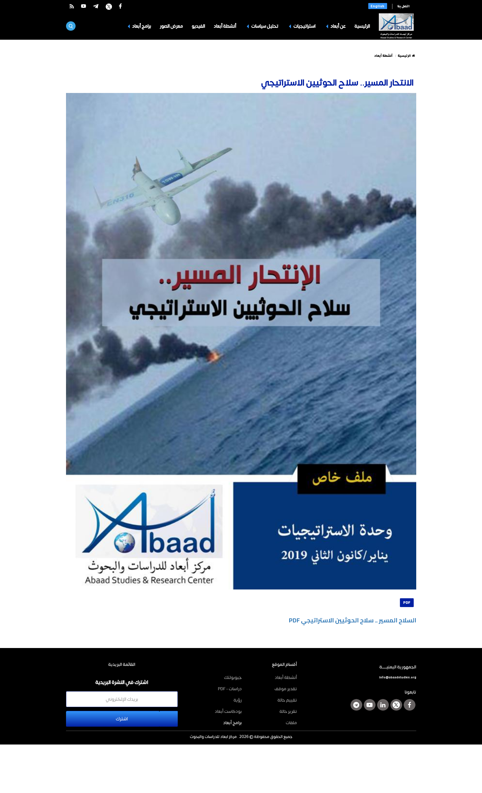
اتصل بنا (403, 6)
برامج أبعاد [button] (141, 26)
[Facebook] (409, 705)
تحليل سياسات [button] (264, 26)
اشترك (122, 719)
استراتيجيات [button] (304, 26)
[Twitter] (396, 705)
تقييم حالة (287, 700)
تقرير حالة (288, 711)
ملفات (291, 722)
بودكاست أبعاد (228, 711)
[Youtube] (370, 705)
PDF (406, 603)
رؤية (237, 700)
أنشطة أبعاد (225, 26)
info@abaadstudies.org (397, 677)
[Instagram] (356, 705)
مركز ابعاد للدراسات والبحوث (213, 736)
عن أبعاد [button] (338, 26)
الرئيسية (362, 26)
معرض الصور (171, 26)
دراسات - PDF (230, 688)
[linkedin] (383, 705)
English (378, 6)
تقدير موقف (285, 688)
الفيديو (198, 26)
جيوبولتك (233, 677)
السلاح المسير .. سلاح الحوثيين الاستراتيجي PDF (352, 620)
